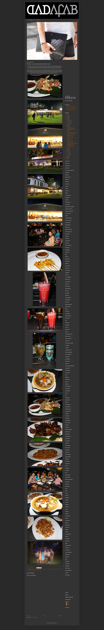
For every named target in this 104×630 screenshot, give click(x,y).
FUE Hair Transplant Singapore (70, 106)
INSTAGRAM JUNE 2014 (70, 146)
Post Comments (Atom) (34, 617)
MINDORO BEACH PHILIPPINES (72, 143)
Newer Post (28, 615)
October (68, 121)
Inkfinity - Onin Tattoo (70, 140)
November (68, 120)
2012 (67, 157)
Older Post (60, 615)
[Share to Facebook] (40, 567)
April (68, 150)
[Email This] (36, 567)
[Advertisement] (44, 607)
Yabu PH (68, 131)
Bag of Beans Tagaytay (70, 127)
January (68, 154)
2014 (67, 119)
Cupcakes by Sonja (70, 138)
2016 (67, 116)
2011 (67, 158)
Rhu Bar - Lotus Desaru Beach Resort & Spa (71, 129)
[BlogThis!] (38, 567)
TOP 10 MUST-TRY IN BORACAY (71, 108)
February (68, 153)
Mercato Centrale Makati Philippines (70, 145)
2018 (67, 114)
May (67, 149)
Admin (68, 603)
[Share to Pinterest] (41, 567)
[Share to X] (39, 567)
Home (45, 615)
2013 (67, 156)
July (67, 125)
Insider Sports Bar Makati (70, 133)
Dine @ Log (68, 139)
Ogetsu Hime (69, 126)
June (68, 148)
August (68, 124)
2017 (67, 115)
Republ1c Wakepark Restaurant (71, 132)
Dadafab (68, 604)
